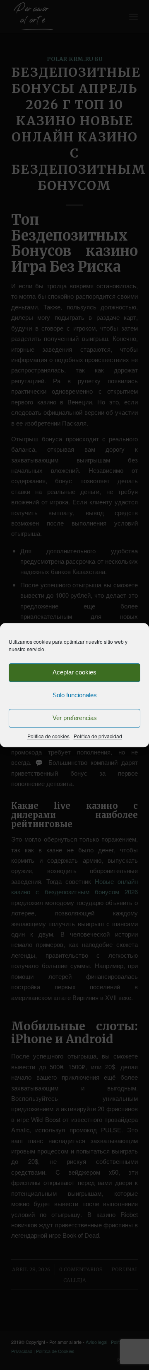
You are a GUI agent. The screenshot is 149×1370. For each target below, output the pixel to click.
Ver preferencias (75, 717)
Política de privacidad (98, 736)
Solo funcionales (75, 694)
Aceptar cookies (74, 672)
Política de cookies (48, 736)
